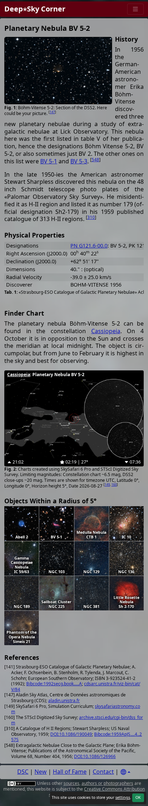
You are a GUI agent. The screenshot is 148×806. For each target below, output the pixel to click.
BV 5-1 (48, 161)
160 (114, 484)
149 (107, 484)
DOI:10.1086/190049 (71, 734)
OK (138, 797)
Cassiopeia (105, 331)
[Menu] (135, 9)
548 (95, 160)
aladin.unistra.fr (64, 700)
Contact (103, 772)
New (40, 772)
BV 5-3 (78, 161)
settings (122, 797)
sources (71, 783)
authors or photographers (107, 783)
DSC (22, 772)
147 (52, 112)
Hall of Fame (70, 772)
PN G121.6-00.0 (88, 245)
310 (91, 217)
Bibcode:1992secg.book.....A (54, 684)
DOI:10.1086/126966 (95, 756)
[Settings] (125, 772)
